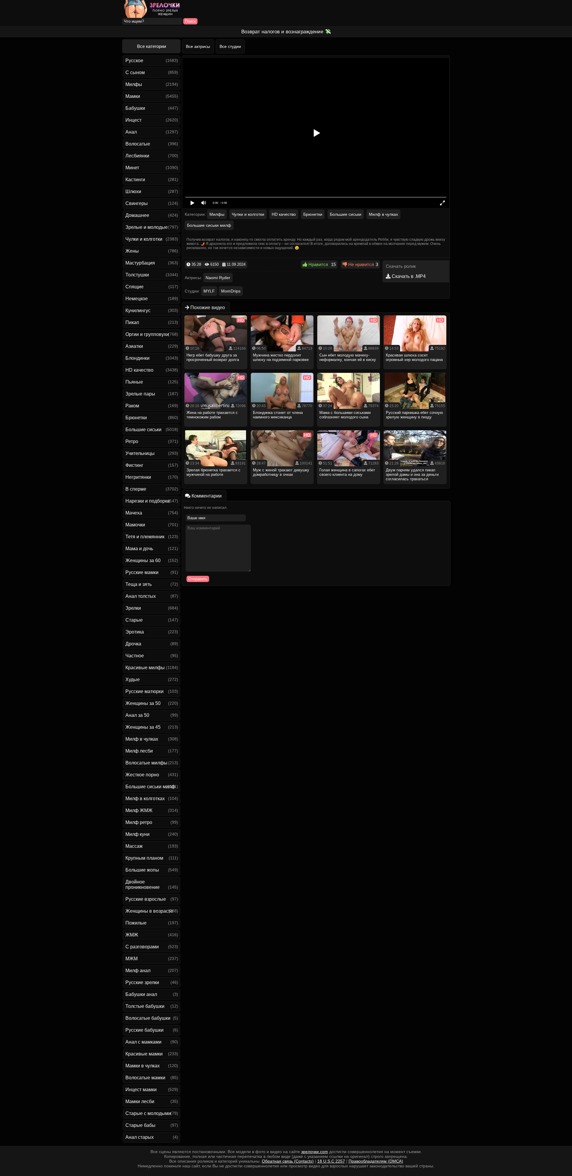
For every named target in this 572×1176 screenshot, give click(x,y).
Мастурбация (140, 262)
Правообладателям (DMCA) (376, 1161)
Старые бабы (140, 1125)
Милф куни (137, 834)
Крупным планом (144, 858)
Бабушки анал (141, 994)
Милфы (133, 84)
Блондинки (137, 358)
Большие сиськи (143, 429)
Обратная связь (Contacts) (288, 1161)
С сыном (135, 72)
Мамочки (135, 524)
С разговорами (142, 946)
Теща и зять (138, 584)
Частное (134, 655)
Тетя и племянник (144, 536)
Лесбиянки (137, 155)
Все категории (151, 46)
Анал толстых (140, 596)
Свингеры (136, 203)
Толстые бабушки (144, 1006)
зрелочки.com (314, 1151)
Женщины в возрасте (149, 911)
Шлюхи (133, 191)
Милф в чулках (141, 739)
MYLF (209, 291)
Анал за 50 (137, 715)
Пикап (132, 322)
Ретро (131, 441)
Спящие (134, 286)
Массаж (134, 846)
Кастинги (135, 179)
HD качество (139, 370)
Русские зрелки (142, 982)
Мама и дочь (139, 548)
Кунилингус (137, 310)
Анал (131, 132)
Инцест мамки (141, 1089)
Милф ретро (138, 822)
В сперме (135, 489)
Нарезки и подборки (147, 500)
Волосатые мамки (145, 1077)
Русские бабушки (144, 1030)
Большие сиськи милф (150, 786)
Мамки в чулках (142, 1065)
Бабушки (135, 108)
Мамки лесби (139, 1101)
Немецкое (136, 298)
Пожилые (136, 922)
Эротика (134, 631)
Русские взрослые (145, 899)
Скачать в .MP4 (408, 276)
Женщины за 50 (143, 703)
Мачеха (133, 512)
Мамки (132, 96)
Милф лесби (139, 750)
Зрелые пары (140, 393)
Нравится (317, 264)
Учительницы (140, 453)
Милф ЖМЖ (139, 810)
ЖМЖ (131, 934)
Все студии (230, 46)
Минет (132, 167)
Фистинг (134, 465)
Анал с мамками (143, 1041)
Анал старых (139, 1137)
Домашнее (137, 215)
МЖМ (131, 958)
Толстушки (137, 274)
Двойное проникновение (142, 884)
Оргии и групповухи (147, 334)
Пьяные (134, 381)
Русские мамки (141, 572)
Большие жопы (142, 869)
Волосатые (137, 143)
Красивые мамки (144, 1053)
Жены (132, 251)
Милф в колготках (145, 798)
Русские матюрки (144, 691)
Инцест (133, 120)
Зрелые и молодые (146, 227)
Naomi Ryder (218, 277)
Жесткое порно (142, 774)
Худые (132, 679)
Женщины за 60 (143, 560)
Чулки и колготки (143, 239)
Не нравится (360, 264)
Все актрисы (198, 46)
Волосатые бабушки (147, 1018)
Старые (134, 620)
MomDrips (230, 291)
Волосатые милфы (146, 762)
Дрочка (133, 643)
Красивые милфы (145, 667)
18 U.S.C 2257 (331, 1161)
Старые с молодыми (148, 1113)
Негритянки (138, 477)
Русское (134, 60)
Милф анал (137, 970)
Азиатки (134, 346)
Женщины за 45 (143, 727)
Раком (132, 405)
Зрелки (133, 608)
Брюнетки (136, 417)
